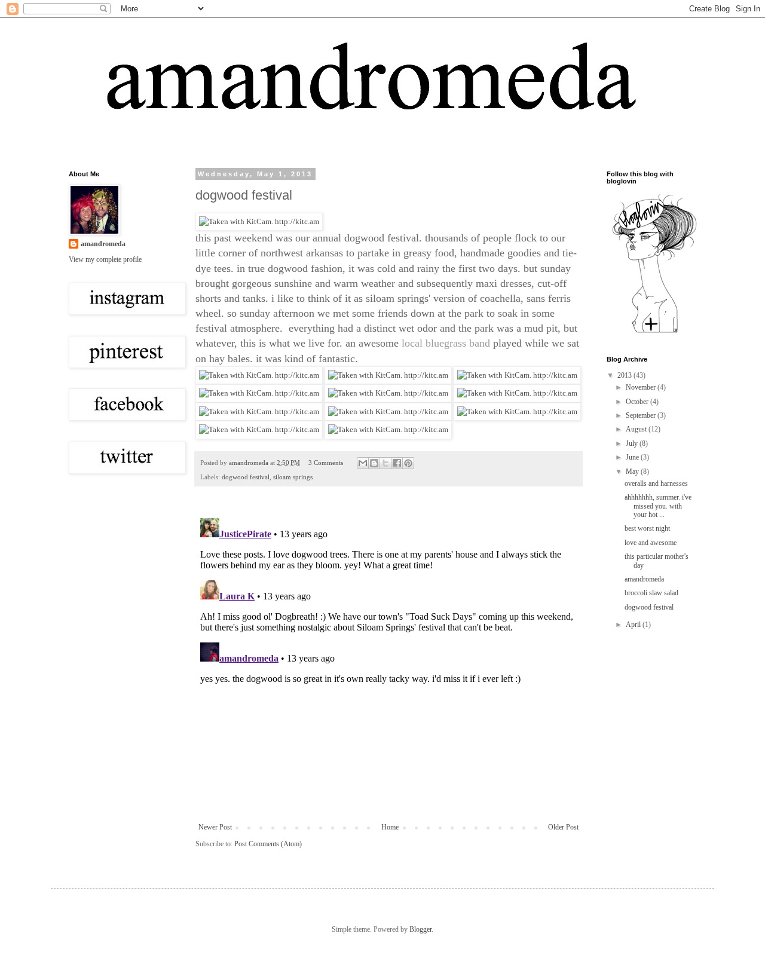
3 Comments (325, 462)
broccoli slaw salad (651, 593)
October (638, 401)
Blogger (420, 929)
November (641, 387)
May (633, 471)
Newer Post (215, 827)
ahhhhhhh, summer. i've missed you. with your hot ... (658, 506)
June (633, 457)
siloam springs (293, 476)
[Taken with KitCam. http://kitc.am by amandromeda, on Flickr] (259, 221)
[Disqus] (388, 662)
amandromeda (103, 244)
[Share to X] (385, 463)
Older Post (563, 827)
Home (390, 827)
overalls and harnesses (656, 483)
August (637, 429)
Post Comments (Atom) (268, 844)
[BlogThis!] (374, 463)
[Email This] (363, 463)
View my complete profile (105, 259)
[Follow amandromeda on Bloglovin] (654, 332)
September (641, 415)
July (632, 443)
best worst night (647, 528)
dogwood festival (246, 476)
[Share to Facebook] (397, 463)
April (634, 624)
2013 (625, 375)
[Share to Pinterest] (408, 463)
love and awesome (651, 542)
